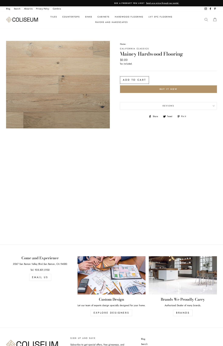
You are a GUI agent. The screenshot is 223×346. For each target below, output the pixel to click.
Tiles (54, 16)
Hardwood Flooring (129, 16)
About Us (28, 8)
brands (183, 312)
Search (17, 8)
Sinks (88, 16)
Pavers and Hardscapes (111, 22)
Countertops (71, 16)
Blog (8, 8)
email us (40, 277)
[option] (111, 3)
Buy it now (168, 89)
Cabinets (104, 16)
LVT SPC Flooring (160, 16)
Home (123, 43)
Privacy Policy (42, 8)
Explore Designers (111, 312)
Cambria (57, 8)
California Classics (134, 48)
